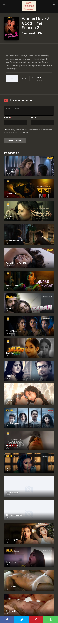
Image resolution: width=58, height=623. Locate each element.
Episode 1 (36, 77)
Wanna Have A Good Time (32, 33)
